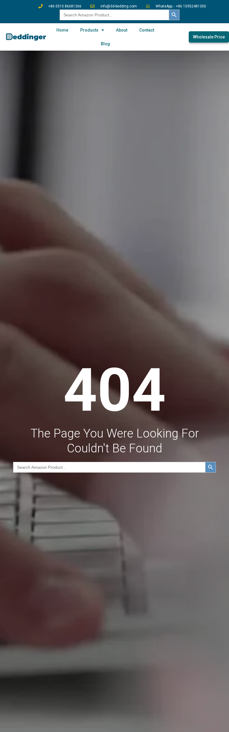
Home (62, 30)
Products (89, 30)
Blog (105, 43)
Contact (146, 30)
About (121, 30)
